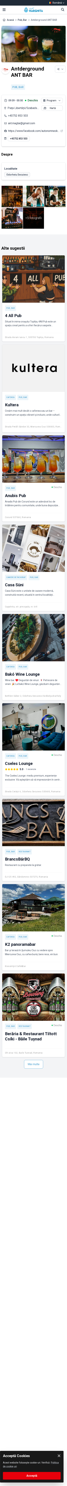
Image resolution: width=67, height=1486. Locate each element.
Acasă (10, 20)
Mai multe (34, 1064)
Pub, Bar (22, 20)
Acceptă (31, 1475)
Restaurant (24, 852)
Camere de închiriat (16, 577)
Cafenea (10, 397)
